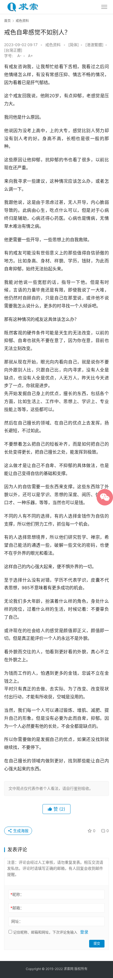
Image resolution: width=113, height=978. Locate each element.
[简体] (73, 44)
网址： (17, 921)
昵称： (17, 894)
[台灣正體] (13, 50)
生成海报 (20, 830)
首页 (7, 21)
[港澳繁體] (94, 44)
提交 (97, 943)
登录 (84, 932)
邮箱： (17, 907)
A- (19, 55)
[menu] (104, 7)
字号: (10, 55)
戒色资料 (53, 44)
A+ (30, 55)
